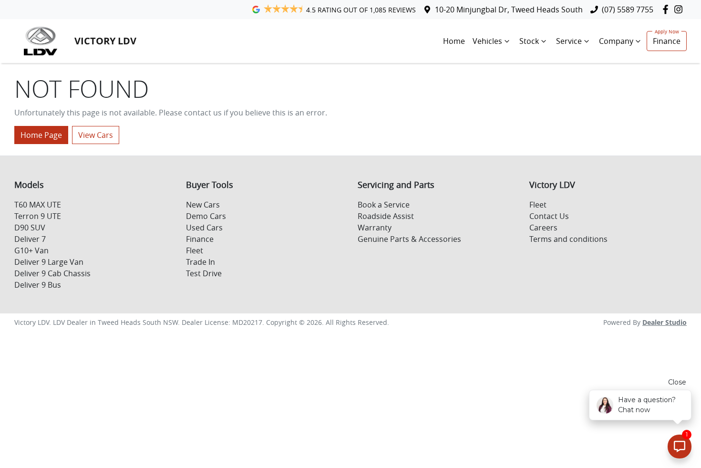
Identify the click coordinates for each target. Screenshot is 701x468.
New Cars (203, 204)
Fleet (194, 250)
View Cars (95, 135)
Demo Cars (206, 216)
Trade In (200, 262)
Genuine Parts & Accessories (409, 239)
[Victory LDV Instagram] (680, 9)
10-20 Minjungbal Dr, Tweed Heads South (509, 9)
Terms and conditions (568, 239)
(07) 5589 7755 (627, 9)
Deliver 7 (30, 239)
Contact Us (549, 216)
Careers (543, 227)
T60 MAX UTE (37, 204)
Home (454, 41)
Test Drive (204, 273)
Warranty (375, 227)
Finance (666, 41)
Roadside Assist (386, 216)
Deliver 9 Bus (37, 285)
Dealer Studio (664, 322)
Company (616, 41)
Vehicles (487, 41)
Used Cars (204, 227)
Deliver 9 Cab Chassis (52, 273)
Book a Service (384, 204)
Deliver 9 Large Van (48, 262)
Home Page (41, 135)
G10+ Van (31, 250)
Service (569, 41)
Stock (529, 41)
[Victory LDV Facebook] (667, 9)
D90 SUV (29, 227)
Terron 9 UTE (37, 216)
